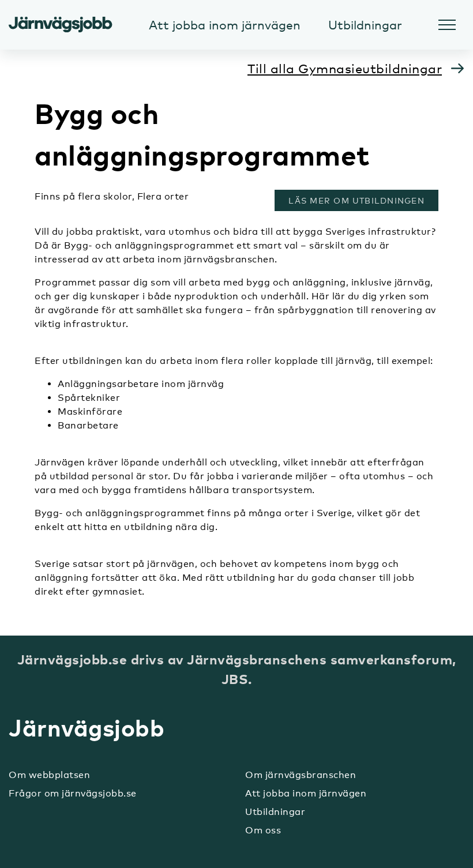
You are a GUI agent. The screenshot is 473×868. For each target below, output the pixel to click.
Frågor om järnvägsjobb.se (73, 793)
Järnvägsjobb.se (60, 25)
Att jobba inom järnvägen (305, 793)
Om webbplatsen (49, 774)
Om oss (263, 830)
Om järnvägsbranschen (300, 774)
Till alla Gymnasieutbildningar (344, 68)
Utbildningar (275, 811)
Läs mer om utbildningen (360, 200)
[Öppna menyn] (447, 24)
